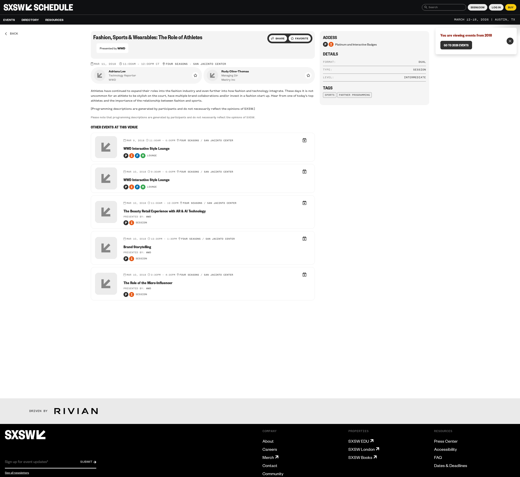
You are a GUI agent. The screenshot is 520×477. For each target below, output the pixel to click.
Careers (269, 449)
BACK (12, 33)
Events (9, 20)
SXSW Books (360, 457)
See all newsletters (17, 472)
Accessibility (445, 449)
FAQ (438, 457)
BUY (511, 7)
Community (272, 473)
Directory (30, 20)
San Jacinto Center (209, 64)
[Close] (510, 41)
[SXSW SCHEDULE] (38, 7)
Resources (54, 20)
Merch (268, 457)
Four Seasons (177, 64)
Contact (269, 465)
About (268, 441)
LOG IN (496, 7)
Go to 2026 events (456, 45)
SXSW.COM (477, 7)
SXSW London (361, 449)
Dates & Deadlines (450, 465)
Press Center (446, 441)
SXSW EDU (358, 441)
